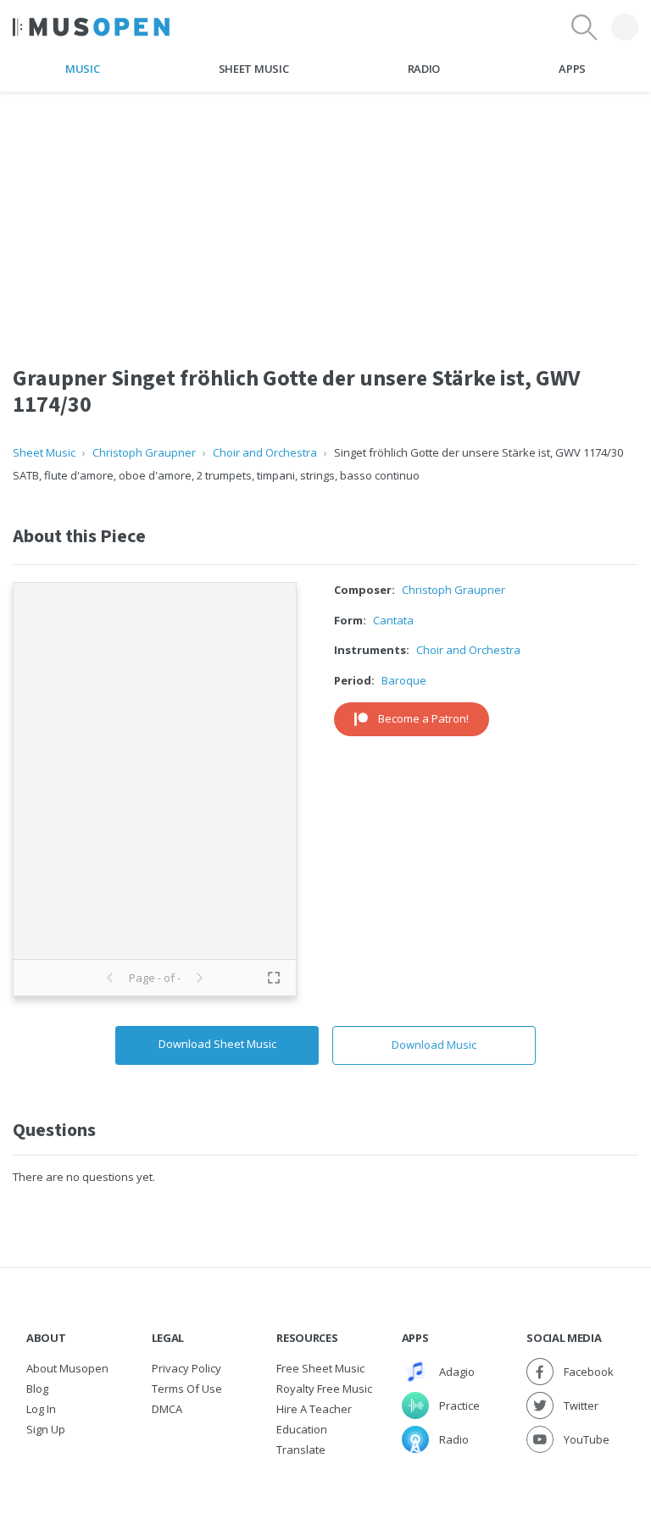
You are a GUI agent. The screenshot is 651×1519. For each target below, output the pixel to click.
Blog (37, 1388)
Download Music (434, 1044)
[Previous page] (110, 977)
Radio (424, 68)
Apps (572, 68)
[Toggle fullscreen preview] (273, 977)
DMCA (167, 1408)
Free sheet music (320, 1368)
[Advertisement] (325, 211)
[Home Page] (91, 27)
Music (82, 68)
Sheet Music (253, 68)
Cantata (393, 620)
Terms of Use (187, 1388)
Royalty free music (324, 1388)
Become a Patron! (423, 718)
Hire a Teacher (314, 1408)
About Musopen (67, 1368)
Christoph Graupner (144, 452)
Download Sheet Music (217, 1043)
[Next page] (199, 977)
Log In (41, 1408)
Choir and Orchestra (265, 452)
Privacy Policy (186, 1368)
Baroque (403, 680)
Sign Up (45, 1429)
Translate (301, 1449)
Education (301, 1429)
